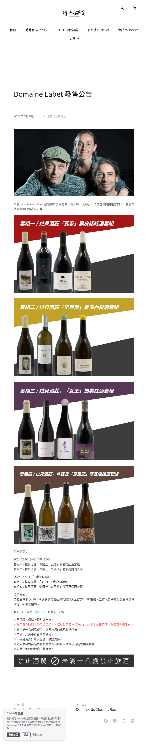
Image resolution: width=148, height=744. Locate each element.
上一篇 (20, 705)
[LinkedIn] (123, 721)
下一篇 (80, 705)
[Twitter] (115, 721)
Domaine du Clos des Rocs (96, 709)
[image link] (74, 254)
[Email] (132, 721)
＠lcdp (40, 612)
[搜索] (122, 8)
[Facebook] (106, 721)
